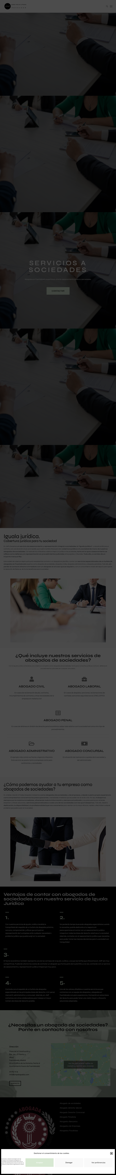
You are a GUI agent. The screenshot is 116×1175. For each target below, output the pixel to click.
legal (3, 1170)
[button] (111, 1153)
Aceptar (39, 1162)
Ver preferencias (98, 1162)
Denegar (68, 1162)
